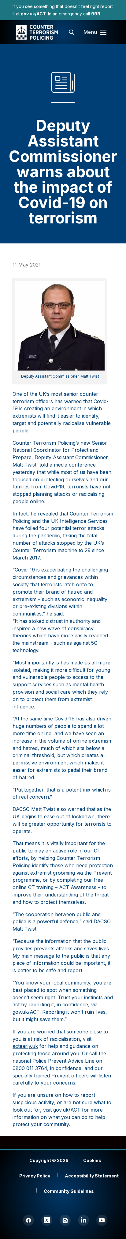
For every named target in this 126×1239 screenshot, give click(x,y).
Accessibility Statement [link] (92, 1175)
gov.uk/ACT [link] (66, 1110)
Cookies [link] (92, 1160)
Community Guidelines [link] (69, 1191)
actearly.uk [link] (25, 1046)
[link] (33, 13)
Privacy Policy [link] (34, 1175)
